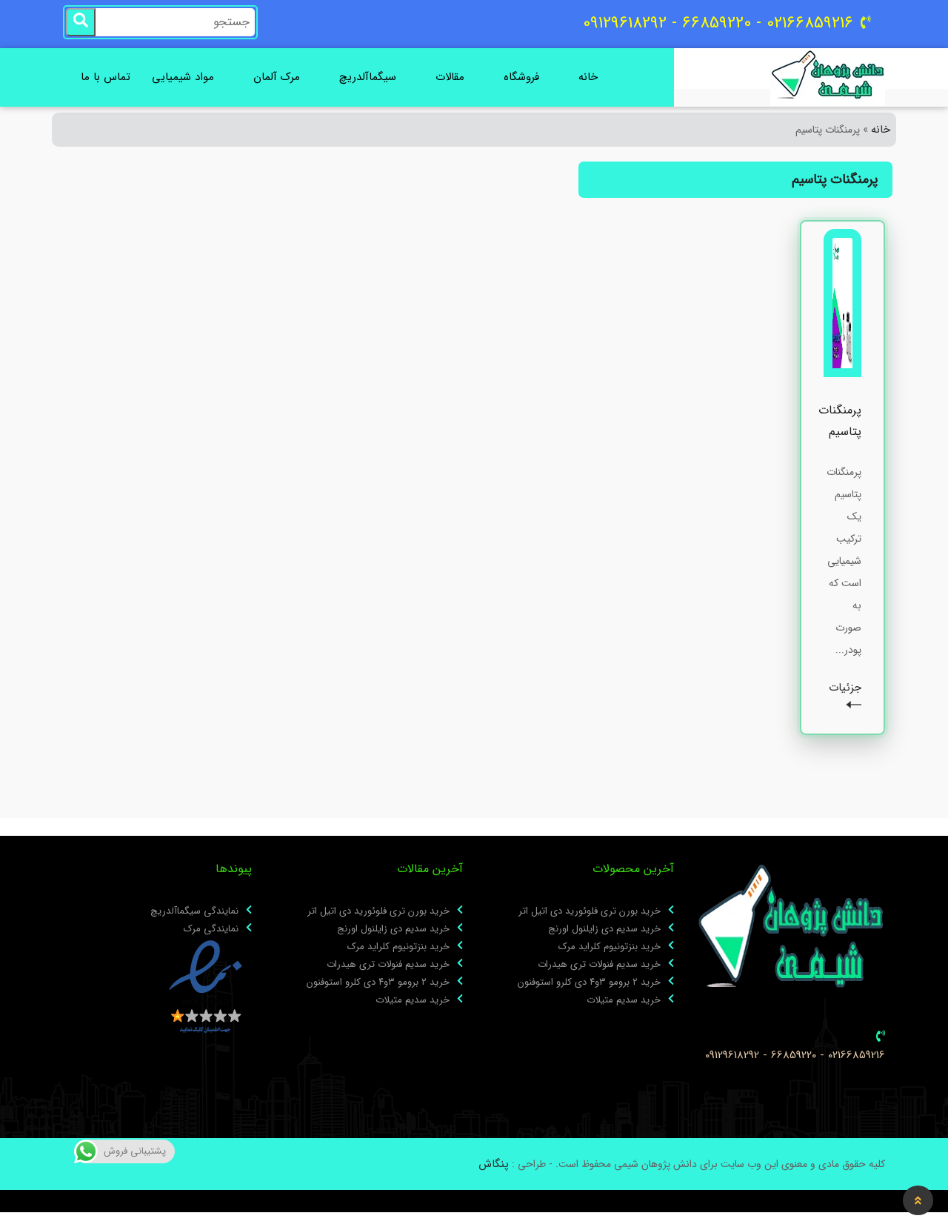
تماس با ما (105, 77)
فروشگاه (521, 77)
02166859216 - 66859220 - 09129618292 (795, 1055)
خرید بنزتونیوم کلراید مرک (609, 947)
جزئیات (845, 688)
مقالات (449, 77)
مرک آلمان (276, 77)
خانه (588, 77)
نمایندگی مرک (211, 929)
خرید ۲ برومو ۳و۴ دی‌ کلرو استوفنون (589, 982)
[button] (918, 1200)
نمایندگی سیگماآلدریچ (194, 911)
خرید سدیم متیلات (624, 1000)
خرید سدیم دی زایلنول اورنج (604, 929)
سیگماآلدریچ (367, 77)
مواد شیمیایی (183, 77)
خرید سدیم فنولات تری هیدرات (599, 964)
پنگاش (493, 1164)
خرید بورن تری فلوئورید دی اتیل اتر (589, 911)
